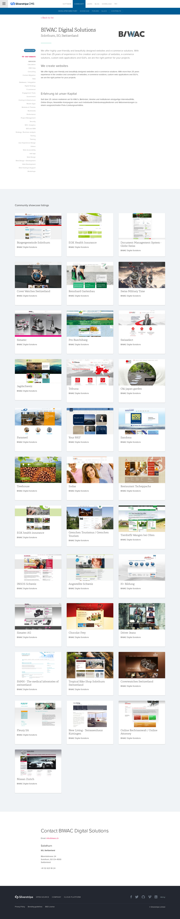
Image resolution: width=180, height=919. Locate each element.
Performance (31, 114)
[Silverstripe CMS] (22, 4)
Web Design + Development (26, 161)
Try (115, 4)
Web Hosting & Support (27, 168)
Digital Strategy (30, 86)
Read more (38, 235)
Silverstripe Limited (158, 907)
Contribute (116, 11)
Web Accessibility (29, 150)
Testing (33, 136)
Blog (97, 4)
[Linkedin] (154, 897)
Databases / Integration (27, 82)
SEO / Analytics (30, 125)
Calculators (32, 64)
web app (33, 153)
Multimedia (32, 111)
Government (31, 96)
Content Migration (29, 75)
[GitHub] (142, 897)
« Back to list (47, 17)
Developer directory (67, 11)
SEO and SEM (31, 129)
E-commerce (31, 89)
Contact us (29, 50)
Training (33, 139)
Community (79, 4)
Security (33, 121)
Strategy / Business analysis (26, 132)
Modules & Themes (29, 107)
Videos (33, 146)
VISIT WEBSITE (30, 57)
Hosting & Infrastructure (27, 100)
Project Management (28, 118)
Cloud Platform (72, 897)
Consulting (32, 72)
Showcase (84, 11)
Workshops (32, 171)
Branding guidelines (35, 907)
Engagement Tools (29, 93)
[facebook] (130, 897)
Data (34, 79)
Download (107, 4)
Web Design (31, 157)
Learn (89, 4)
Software (67, 4)
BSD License (50, 907)
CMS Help (32, 68)
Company (56, 897)
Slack (104, 11)
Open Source (42, 897)
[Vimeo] (148, 897)
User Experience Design (27, 143)
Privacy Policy (20, 907)
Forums (95, 11)
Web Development (29, 164)
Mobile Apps (31, 104)
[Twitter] (135, 897)
